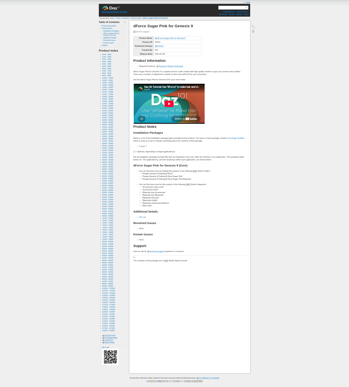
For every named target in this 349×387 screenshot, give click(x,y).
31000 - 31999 (107, 127)
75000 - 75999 (107, 230)
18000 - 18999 (107, 97)
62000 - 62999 (107, 200)
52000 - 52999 (107, 176)
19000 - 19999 (107, 99)
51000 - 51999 (107, 174)
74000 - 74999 (107, 228)
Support (105, 45)
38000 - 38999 (107, 143)
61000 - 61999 (107, 197)
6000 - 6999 (106, 69)
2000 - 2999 (106, 59)
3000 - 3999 (106, 62)
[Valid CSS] (185, 381)
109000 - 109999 (108, 309)
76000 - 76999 (107, 232)
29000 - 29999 (107, 122)
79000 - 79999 (107, 239)
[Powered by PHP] (163, 381)
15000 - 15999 (107, 90)
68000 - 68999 (107, 214)
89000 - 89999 (107, 263)
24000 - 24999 (107, 111)
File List (142, 217)
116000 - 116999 (108, 326)
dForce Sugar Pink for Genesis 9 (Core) (111, 34)
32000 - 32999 (107, 129)
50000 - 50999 (107, 171)
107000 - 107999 (108, 305)
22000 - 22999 (107, 106)
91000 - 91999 (107, 267)
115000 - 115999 (108, 323)
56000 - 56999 (107, 185)
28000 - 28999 (107, 120)
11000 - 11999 (107, 80)
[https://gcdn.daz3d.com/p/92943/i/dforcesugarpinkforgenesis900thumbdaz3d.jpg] (141, 31)
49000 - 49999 (107, 169)
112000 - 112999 (108, 316)
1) (146, 145)
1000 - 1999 (106, 57)
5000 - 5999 (106, 66)
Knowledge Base (111, 338)
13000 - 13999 (107, 85)
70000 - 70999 (107, 218)
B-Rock (160, 46)
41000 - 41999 (107, 150)
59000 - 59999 (107, 192)
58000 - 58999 (107, 190)
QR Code (105, 347)
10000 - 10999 (107, 78)
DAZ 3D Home (110, 335)
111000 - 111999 (108, 314)
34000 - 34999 (107, 134)
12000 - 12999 (107, 83)
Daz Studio (223, 14)
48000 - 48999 (107, 167)
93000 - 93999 (107, 272)
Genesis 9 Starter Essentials (171, 66)
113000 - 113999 (108, 319)
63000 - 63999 (107, 202)
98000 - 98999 (107, 284)
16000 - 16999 (107, 92)
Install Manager (229, 11)
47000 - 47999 (107, 164)
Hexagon (239, 14)
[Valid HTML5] (174, 381)
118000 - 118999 (108, 330)
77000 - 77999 (107, 235)
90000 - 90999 (107, 265)
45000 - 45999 (107, 160)
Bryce (246, 14)
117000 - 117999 (108, 328)
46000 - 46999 (107, 162)
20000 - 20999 (107, 101)
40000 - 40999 (107, 148)
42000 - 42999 (107, 153)
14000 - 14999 (107, 87)
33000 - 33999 (107, 132)
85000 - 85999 (107, 253)
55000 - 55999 (107, 183)
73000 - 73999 (107, 225)
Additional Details (109, 38)
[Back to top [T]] (253, 31)
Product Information (109, 26)
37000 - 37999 (107, 141)
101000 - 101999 (108, 291)
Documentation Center (114, 12)
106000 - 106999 (108, 302)
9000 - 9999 (106, 76)
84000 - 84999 (107, 251)
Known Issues (108, 43)
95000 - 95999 (107, 277)
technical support (157, 251)
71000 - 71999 (107, 221)
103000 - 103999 (108, 295)
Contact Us (109, 340)
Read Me (125, 18)
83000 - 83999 (107, 249)
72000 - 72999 (107, 223)
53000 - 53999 (107, 179)
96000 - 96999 (107, 279)
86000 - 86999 (107, 256)
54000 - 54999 (107, 181)
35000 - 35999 (107, 136)
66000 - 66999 (107, 209)
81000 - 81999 (107, 244)
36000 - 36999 (107, 139)
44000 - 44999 (107, 157)
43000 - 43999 (107, 155)
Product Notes (107, 28)
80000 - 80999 (107, 242)
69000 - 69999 (107, 216)
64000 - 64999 (107, 204)
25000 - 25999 (107, 113)
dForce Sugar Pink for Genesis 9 (155, 18)
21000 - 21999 (107, 104)
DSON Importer (242, 11)
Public (118, 18)
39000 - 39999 (107, 146)
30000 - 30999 (107, 125)
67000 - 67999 (107, 211)
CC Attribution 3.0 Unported (209, 378)
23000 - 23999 (107, 108)
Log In (248, 2)
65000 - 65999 (107, 206)
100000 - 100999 (108, 288)
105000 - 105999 (108, 300)
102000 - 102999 (108, 293)
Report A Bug (109, 342)
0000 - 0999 (106, 55)
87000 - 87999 (107, 258)
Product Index (136, 18)
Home (112, 18)
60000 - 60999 (107, 195)
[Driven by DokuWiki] (197, 381)
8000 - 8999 (106, 73)
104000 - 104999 (108, 298)
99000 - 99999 (107, 286)
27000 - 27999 (107, 118)
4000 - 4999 (106, 64)
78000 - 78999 (107, 237)
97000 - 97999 (107, 281)
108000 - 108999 (108, 307)
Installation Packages (111, 31)
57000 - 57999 (107, 188)
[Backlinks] (253, 27)
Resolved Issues (109, 40)
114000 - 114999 (108, 321)
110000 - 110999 (108, 312)
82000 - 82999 (107, 246)
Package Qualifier (236, 138)
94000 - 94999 (107, 274)
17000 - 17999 (107, 94)
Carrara (231, 14)
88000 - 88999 (107, 260)
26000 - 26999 (107, 115)
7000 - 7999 (106, 71)
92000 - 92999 (107, 270)
